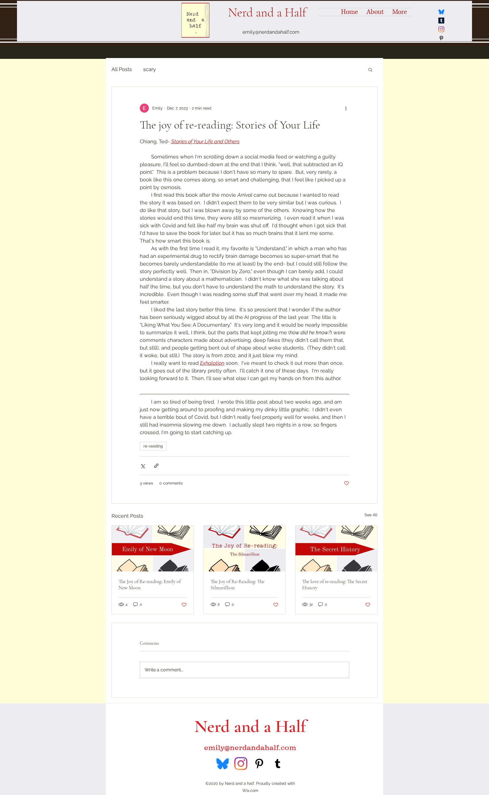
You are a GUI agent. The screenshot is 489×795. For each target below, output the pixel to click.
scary (149, 69)
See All (371, 515)
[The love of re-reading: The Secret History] (336, 548)
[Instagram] (441, 29)
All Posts (121, 69)
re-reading (153, 446)
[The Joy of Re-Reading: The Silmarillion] (245, 548)
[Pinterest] (441, 38)
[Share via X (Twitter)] (142, 465)
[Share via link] (156, 465)
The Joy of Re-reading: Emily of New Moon (150, 584)
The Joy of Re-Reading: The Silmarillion (237, 584)
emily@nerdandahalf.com (271, 32)
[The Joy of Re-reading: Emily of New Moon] (153, 548)
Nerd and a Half (267, 12)
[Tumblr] (441, 20)
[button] (370, 69)
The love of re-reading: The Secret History (334, 584)
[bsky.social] (441, 12)
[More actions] (345, 108)
